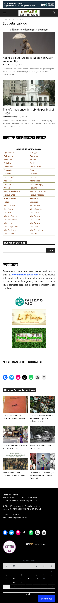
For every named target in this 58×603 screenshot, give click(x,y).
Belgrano (8, 159)
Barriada (6, 65)
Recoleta (34, 198)
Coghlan (33, 163)
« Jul (28, 594)
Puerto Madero (10, 198)
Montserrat (35, 180)
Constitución (35, 166)
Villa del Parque (10, 216)
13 (29, 578)
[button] (4, 13)
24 (6, 586)
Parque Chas (9, 195)
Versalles (8, 212)
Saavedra (34, 202)
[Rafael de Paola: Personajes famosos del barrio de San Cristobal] (42, 461)
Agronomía (9, 152)
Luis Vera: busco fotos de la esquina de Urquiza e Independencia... (41, 418)
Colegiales (8, 166)
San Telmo (8, 209)
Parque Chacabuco (38, 191)
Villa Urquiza (35, 233)
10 (6, 578)
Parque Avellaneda (12, 191)
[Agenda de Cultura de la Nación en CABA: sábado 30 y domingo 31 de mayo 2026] (29, 41)
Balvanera (8, 156)
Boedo (33, 159)
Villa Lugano (35, 219)
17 (6, 582)
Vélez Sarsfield (36, 209)
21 (36, 582)
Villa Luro (8, 223)
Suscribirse (46, 598)
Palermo (33, 187)
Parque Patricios (37, 195)
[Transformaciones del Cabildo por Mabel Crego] (29, 93)
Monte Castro (10, 184)
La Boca (33, 173)
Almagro (33, 152)
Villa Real (34, 226)
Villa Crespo (35, 212)
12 (21, 578)
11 (14, 578)
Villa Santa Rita (36, 230)
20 (29, 582)
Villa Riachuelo (10, 230)
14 (36, 578)
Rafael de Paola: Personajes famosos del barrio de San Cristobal (42, 475)
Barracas (34, 156)
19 (21, 582)
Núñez (7, 187)
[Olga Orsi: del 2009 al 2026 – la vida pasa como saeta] (15, 434)
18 (14, 582)
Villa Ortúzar (35, 223)
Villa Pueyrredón (11, 226)
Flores (32, 170)
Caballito (7, 163)
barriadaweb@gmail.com (24, 274)
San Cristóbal (9, 205)
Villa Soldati (9, 233)
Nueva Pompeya (37, 184)
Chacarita (8, 170)
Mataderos (8, 180)
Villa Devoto (35, 216)
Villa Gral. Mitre (10, 219)
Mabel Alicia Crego (10, 117)
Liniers (33, 177)
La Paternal (9, 177)
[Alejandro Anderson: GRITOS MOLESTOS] (42, 434)
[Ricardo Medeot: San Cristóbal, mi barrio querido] (15, 461)
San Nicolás (35, 205)
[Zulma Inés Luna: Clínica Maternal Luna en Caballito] (15, 404)
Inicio (5, 19)
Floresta (7, 173)
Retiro (6, 202)
